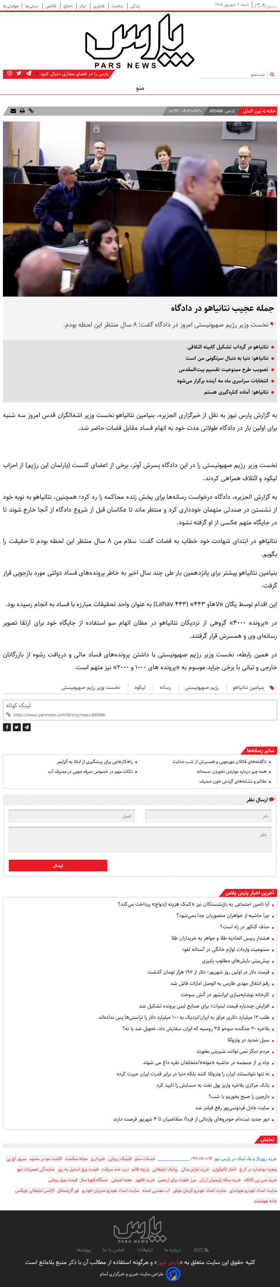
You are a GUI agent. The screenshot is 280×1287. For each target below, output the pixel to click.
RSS (199, 1250)
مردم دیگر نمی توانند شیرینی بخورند (233, 1051)
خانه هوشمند (265, 1201)
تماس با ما (114, 1250)
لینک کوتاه (18, 705)
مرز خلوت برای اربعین (177, 1179)
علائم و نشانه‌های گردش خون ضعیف (233, 781)
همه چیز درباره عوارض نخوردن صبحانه (232, 771)
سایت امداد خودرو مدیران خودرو (110, 1190)
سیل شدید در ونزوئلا (248, 1040)
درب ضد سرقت (115, 1169)
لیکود (139, 687)
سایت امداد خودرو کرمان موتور (199, 1190)
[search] (273, 74)
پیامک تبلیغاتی (165, 1169)
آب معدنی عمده (156, 1190)
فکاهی (51, 6)
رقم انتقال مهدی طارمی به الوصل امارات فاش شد (219, 983)
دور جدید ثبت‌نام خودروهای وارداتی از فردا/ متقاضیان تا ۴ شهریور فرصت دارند (191, 1119)
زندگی (135, 6)
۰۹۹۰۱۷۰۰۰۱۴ (201, 1158)
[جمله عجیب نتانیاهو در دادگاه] (27, 727)
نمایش (267, 1140)
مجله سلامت (76, 1158)
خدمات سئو (145, 1158)
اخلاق (68, 6)
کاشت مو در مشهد (45, 1158)
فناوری (99, 6)
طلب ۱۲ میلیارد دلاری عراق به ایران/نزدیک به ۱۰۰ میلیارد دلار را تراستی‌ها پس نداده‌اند (183, 1017)
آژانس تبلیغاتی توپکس (34, 1190)
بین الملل (252, 111)
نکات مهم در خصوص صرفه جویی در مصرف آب (90, 771)
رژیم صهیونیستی (202, 687)
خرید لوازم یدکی (195, 1169)
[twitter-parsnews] (18, 73)
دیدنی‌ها (32, 6)
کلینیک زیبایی (120, 1158)
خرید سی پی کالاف (260, 1179)
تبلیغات (145, 1250)
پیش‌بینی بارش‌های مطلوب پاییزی (235, 961)
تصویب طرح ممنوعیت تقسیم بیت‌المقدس (223, 370)
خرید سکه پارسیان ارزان (220, 1179)
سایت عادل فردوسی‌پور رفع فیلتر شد (232, 1108)
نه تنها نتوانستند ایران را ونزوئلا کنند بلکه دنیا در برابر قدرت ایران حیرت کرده (193, 1074)
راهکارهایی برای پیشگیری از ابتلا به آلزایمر (95, 762)
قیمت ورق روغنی (62, 1179)
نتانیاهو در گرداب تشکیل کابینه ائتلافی (227, 347)
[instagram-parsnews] (9, 73)
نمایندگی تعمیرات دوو (36, 1169)
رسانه (165, 687)
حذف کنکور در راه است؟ (244, 927)
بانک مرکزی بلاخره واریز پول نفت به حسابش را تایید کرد (212, 1085)
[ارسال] (13, 111)
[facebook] (7, 727)
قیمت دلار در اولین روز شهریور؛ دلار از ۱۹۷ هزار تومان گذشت (208, 972)
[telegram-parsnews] (28, 73)
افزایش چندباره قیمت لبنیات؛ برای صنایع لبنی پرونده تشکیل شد (204, 1006)
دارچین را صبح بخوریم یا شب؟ (239, 1097)
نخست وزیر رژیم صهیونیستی (90, 687)
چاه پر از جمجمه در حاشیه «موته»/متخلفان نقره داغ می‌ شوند (206, 1063)
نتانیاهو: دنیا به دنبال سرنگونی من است (227, 358)
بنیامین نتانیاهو (248, 687)
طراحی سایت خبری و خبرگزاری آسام (132, 1274)
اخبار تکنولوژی (224, 1169)
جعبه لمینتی (121, 1179)
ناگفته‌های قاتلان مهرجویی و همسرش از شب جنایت (219, 762)
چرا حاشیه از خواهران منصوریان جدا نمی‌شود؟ (222, 916)
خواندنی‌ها (11, 6)
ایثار (83, 6)
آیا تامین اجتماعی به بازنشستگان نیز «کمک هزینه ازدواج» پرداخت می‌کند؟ (193, 904)
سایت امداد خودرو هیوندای (253, 1190)
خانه (271, 111)
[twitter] (17, 727)
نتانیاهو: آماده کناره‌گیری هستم (236, 392)
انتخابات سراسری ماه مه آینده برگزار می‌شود (222, 381)
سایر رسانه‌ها (260, 751)
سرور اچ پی (16, 1158)
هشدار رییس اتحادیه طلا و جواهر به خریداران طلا (220, 938)
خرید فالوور (145, 1179)
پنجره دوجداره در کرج (258, 1169)
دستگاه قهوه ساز (94, 1179)
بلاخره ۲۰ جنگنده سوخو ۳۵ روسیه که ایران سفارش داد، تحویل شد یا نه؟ (195, 1029)
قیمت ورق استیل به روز (78, 1169)
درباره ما (172, 1250)
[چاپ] (21, 111)
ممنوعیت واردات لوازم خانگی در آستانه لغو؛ (225, 949)
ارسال (58, 865)
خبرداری (98, 1158)
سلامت (118, 6)
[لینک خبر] (30, 111)
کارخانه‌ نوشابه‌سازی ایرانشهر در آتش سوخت (224, 995)
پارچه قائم (140, 1169)
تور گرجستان (68, 1190)
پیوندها (84, 1250)
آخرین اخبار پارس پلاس (249, 893)
